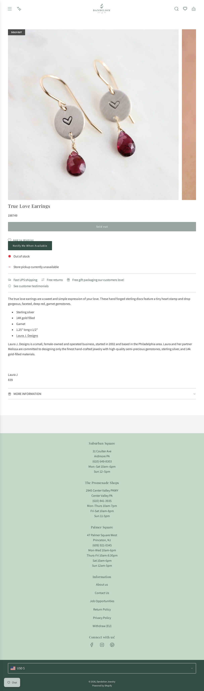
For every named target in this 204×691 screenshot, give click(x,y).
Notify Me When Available (30, 245)
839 (10, 380)
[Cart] (193, 9)
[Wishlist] (185, 9)
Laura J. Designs (27, 336)
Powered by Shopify (102, 685)
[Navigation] (9, 9)
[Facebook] (92, 645)
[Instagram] (102, 645)
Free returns (55, 280)
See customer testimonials (31, 286)
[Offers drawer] (19, 9)
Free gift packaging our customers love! (98, 280)
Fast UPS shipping (25, 280)
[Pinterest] (112, 645)
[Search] (176, 9)
